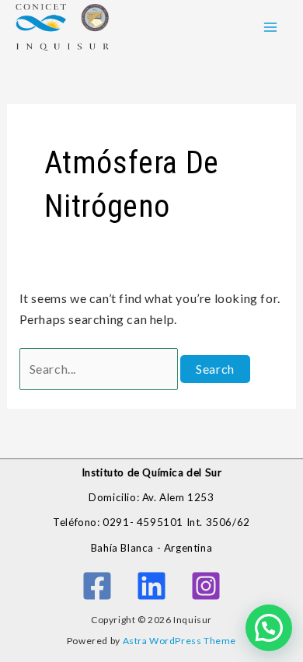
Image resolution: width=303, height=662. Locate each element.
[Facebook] (97, 585)
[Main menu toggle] (270, 27)
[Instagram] (205, 585)
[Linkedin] (151, 585)
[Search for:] (100, 368)
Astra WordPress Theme (180, 640)
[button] (269, 628)
